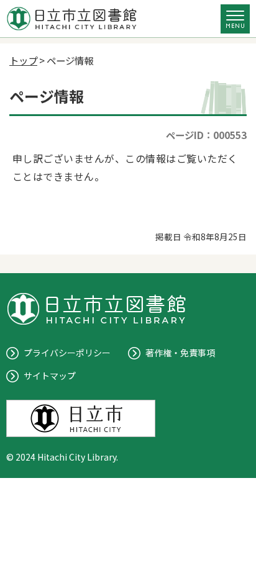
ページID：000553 (206, 135)
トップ (23, 60)
